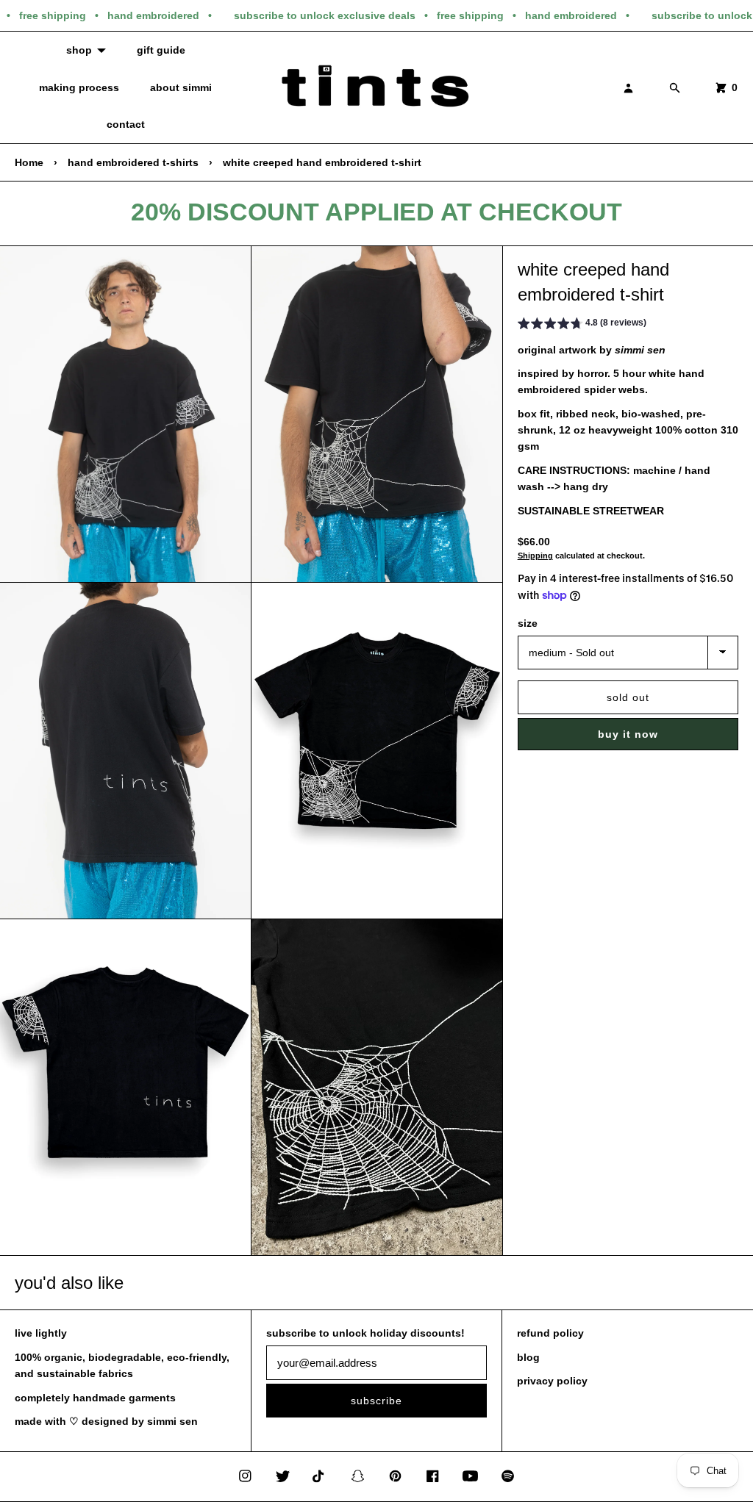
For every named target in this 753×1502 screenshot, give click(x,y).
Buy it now (628, 734)
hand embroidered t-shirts (133, 162)
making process (79, 87)
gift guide (161, 50)
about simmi (181, 87)
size (528, 623)
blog (528, 1357)
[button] (582, 325)
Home (29, 162)
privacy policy (552, 1381)
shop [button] (79, 50)
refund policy (550, 1333)
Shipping (535, 555)
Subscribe (376, 1400)
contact (126, 124)
